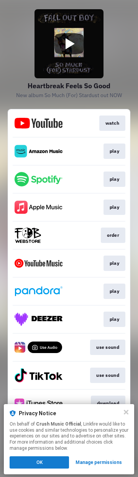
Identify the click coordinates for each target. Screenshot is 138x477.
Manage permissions (99, 462)
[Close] (126, 412)
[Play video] (69, 43)
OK (39, 462)
